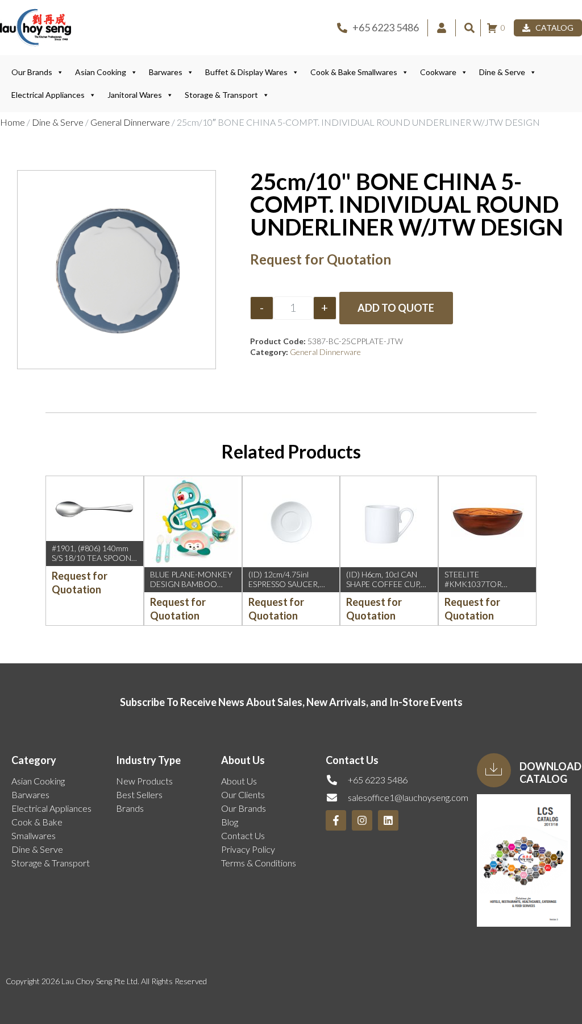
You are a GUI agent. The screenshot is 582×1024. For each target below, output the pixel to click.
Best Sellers (139, 794)
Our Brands (31, 72)
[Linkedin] (388, 820)
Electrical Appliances (48, 95)
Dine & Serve (502, 72)
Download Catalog (550, 772)
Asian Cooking (100, 72)
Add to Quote (395, 308)
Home (12, 122)
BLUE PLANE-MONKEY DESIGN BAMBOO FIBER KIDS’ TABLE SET (192, 583)
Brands (130, 808)
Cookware (438, 72)
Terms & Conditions (258, 862)
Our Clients (243, 794)
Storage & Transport (221, 95)
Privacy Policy (248, 849)
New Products (144, 780)
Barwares (165, 72)
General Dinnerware (130, 122)
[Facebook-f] (336, 820)
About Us (239, 780)
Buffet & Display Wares (246, 72)
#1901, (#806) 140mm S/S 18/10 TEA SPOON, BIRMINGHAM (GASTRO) (92, 562)
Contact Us (243, 835)
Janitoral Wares (134, 95)
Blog (229, 821)
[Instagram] (362, 820)
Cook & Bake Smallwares (353, 72)
